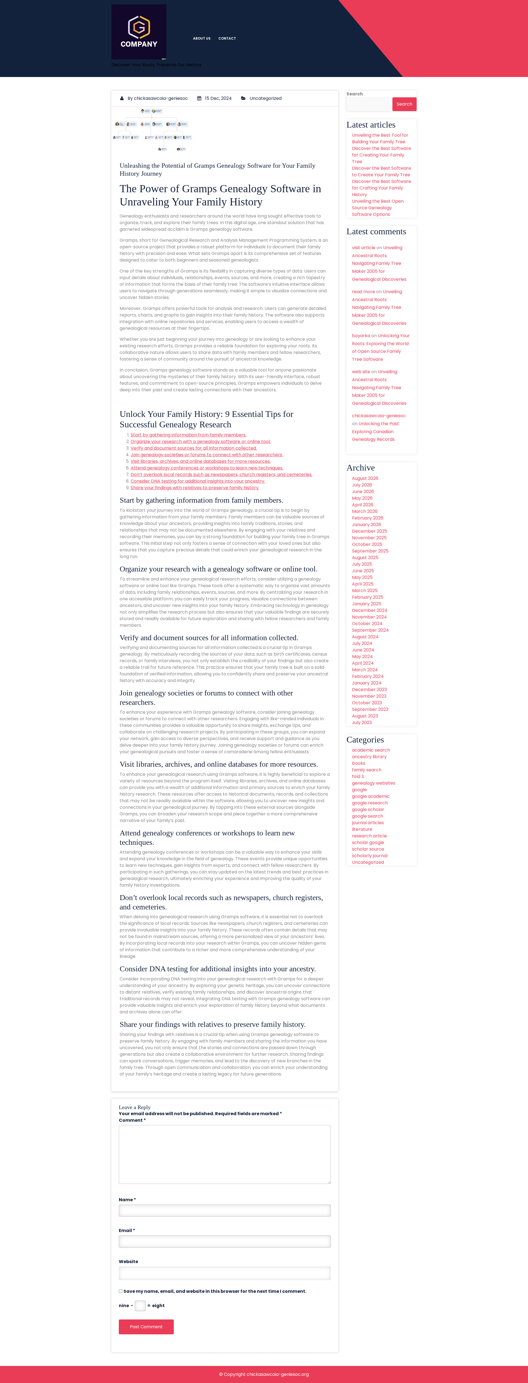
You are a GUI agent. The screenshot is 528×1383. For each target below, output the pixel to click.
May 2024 (362, 656)
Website (128, 1261)
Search (354, 94)
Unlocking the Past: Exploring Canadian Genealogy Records (376, 431)
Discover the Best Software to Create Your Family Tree (381, 171)
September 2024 (370, 630)
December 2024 (369, 610)
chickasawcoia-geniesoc (161, 98)
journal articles (368, 823)
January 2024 (366, 683)
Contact (227, 38)
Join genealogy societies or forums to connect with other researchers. (207, 455)
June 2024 (363, 650)
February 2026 (367, 518)
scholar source (368, 849)
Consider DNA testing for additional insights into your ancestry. (198, 481)
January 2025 (366, 604)
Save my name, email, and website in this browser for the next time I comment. (214, 1291)
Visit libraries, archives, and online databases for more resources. (201, 461)
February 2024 (368, 676)
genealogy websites (373, 783)
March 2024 (365, 670)
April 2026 (362, 505)
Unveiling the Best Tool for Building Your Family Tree (380, 138)
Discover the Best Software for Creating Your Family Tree (381, 155)
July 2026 (362, 485)
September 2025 (370, 551)
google (359, 790)
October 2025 (367, 544)
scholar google (368, 842)
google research (370, 803)
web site (361, 372)
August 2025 (365, 557)
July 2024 (362, 643)
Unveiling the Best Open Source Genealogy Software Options (378, 208)
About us (202, 38)
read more (363, 291)
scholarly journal (369, 856)
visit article (363, 247)
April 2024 (363, 663)
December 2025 (369, 531)
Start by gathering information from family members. (188, 435)
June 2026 (363, 491)
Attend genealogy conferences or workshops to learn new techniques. (207, 468)
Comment (132, 1120)
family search (366, 770)
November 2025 (369, 538)
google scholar (368, 809)
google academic (371, 796)
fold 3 (358, 776)
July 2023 (362, 722)
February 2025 (367, 597)
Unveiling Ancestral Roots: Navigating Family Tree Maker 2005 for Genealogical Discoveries (379, 263)
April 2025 (362, 584)
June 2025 (363, 571)
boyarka (361, 335)
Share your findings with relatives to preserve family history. (195, 488)
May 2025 (362, 577)
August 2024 (365, 637)
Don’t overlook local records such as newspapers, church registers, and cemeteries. (221, 474)
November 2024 (369, 617)
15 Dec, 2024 (218, 98)
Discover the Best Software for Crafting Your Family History (381, 188)
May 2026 (362, 498)
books (358, 763)
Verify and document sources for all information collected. (194, 448)
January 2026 (366, 524)
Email (127, 1230)
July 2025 (362, 564)
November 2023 (369, 696)
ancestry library (369, 757)
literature (362, 829)
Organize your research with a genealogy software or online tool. (201, 441)
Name (127, 1200)
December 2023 (369, 689)
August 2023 (365, 716)
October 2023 (367, 703)
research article (369, 836)
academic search (371, 750)
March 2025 (365, 590)
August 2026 (365, 478)
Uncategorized (266, 98)
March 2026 (365, 511)
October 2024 (367, 623)
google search (367, 816)
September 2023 (370, 709)
